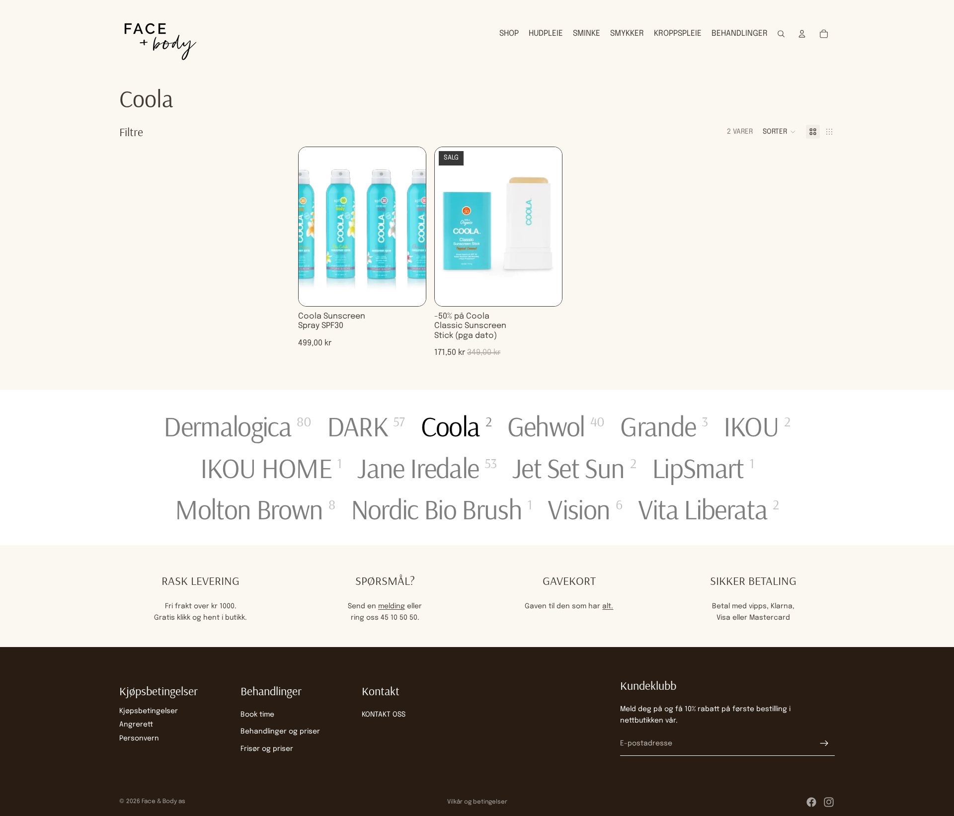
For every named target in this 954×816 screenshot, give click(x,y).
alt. (607, 606)
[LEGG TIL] (547, 291)
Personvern (139, 738)
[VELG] (410, 291)
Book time (257, 714)
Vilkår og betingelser (477, 802)
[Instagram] (829, 802)
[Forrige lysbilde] (313, 227)
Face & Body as (163, 802)
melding (391, 606)
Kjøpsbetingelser (148, 711)
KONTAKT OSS (383, 714)
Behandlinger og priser (280, 731)
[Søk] (781, 34)
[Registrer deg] (824, 743)
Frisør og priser (266, 748)
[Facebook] (811, 802)
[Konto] (802, 34)
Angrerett (136, 724)
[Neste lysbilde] (411, 227)
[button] (779, 132)
